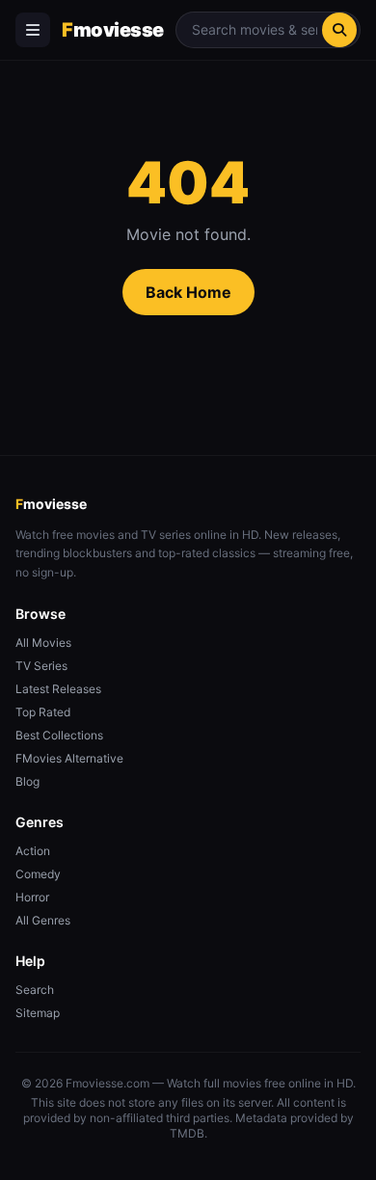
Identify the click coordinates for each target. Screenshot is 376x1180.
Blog (27, 781)
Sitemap (37, 1013)
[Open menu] (32, 30)
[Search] (339, 30)
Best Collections (59, 735)
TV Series (41, 665)
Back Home (188, 292)
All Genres (42, 920)
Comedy (38, 874)
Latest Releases (58, 689)
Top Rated (42, 712)
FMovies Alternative (69, 758)
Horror (32, 897)
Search (34, 989)
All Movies (43, 642)
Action (32, 851)
